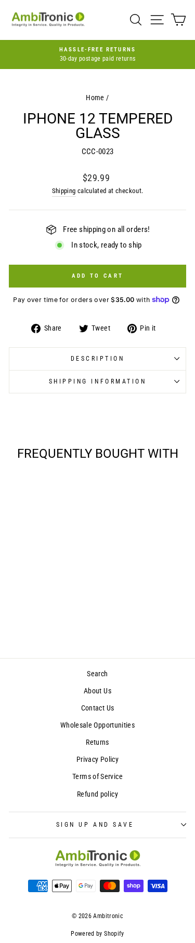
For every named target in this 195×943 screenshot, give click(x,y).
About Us (97, 691)
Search (97, 673)
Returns (97, 742)
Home (95, 97)
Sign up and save (95, 824)
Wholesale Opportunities (97, 725)
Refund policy (97, 794)
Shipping (64, 191)
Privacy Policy (97, 759)
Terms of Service (97, 776)
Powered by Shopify (97, 933)
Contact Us (97, 708)
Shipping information (98, 381)
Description (98, 358)
